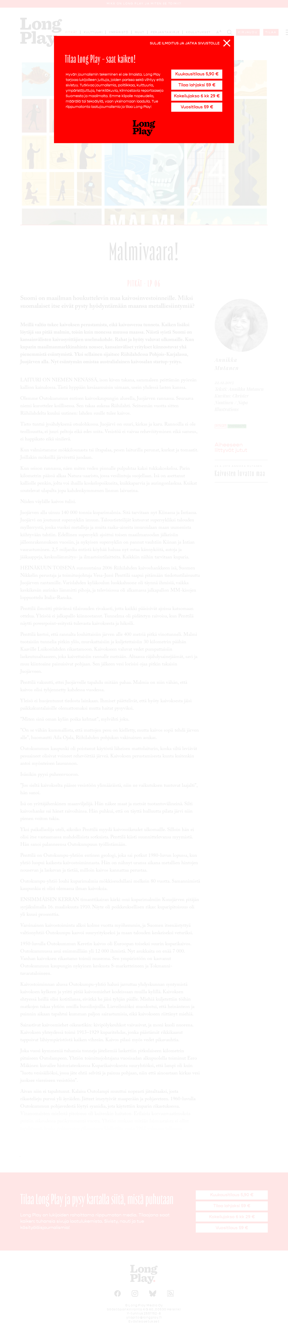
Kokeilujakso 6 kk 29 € (197, 95)
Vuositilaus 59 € (197, 106)
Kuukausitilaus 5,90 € (196, 74)
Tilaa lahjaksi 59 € (196, 84)
